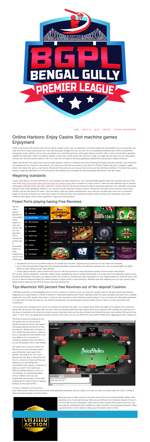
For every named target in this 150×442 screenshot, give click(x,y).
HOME (76, 129)
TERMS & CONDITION (87, 414)
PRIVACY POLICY (67, 414)
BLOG (96, 129)
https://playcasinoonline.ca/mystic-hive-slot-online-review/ (46, 183)
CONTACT (106, 129)
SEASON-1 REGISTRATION (125, 129)
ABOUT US (86, 129)
